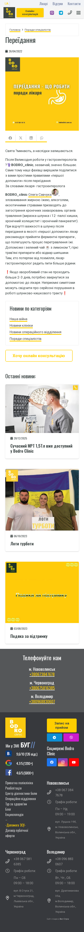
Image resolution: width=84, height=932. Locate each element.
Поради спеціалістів (25, 339)
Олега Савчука (40, 194)
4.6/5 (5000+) (24, 772)
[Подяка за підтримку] (42, 564)
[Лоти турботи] (42, 472)
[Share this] (10, 138)
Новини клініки (21, 325)
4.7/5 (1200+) (24, 763)
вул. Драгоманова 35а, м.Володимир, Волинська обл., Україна (67, 901)
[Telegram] (54, 737)
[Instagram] (63, 762)
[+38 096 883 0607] (51, 861)
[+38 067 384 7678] (51, 792)
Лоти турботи (22, 543)
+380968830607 (42, 701)
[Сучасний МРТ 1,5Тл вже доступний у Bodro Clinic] (42, 387)
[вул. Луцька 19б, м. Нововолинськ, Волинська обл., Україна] (51, 829)
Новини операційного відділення (35, 332)
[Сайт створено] (59, 924)
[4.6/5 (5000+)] (11, 773)
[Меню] (78, 13)
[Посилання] (52, 13)
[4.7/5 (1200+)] (11, 763)
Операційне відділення (20, 798)
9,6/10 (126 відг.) (26, 754)
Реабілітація (13, 788)
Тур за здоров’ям (16, 803)
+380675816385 (42, 688)
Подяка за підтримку (29, 636)
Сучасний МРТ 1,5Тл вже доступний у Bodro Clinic (41, 448)
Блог (8, 809)
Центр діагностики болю (21, 793)
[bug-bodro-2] (21, 744)
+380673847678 (42, 674)
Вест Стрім (64, 919)
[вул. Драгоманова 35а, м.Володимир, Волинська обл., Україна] (51, 901)
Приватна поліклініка (19, 782)
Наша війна (18, 319)
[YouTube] (74, 762)
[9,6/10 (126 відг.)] (11, 754)
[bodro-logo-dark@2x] (9, 12)
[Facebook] (52, 762)
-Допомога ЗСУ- (15, 825)
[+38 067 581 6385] (9, 861)
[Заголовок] (71, 737)
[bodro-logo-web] (21, 728)
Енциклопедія (14, 814)
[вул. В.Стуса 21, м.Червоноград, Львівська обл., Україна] (9, 898)
